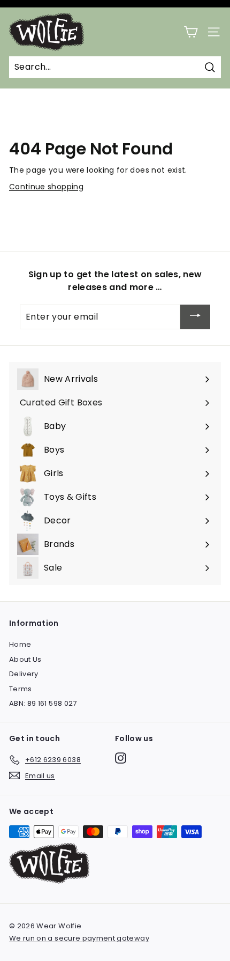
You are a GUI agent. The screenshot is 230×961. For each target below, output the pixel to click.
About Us (25, 659)
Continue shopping (46, 186)
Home (20, 644)
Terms (20, 689)
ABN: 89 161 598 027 (43, 703)
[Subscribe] (195, 317)
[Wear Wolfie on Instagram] (120, 758)
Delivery (24, 674)
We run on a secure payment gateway (79, 938)
